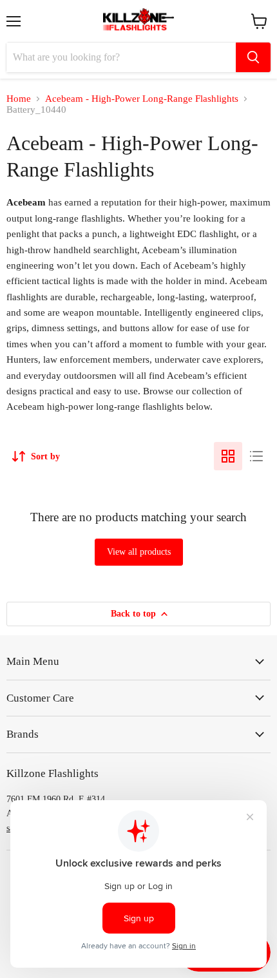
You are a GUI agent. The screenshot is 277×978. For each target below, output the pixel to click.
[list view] (256, 456)
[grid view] (228, 456)
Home (18, 98)
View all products (139, 552)
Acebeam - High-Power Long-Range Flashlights (141, 98)
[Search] (253, 57)
